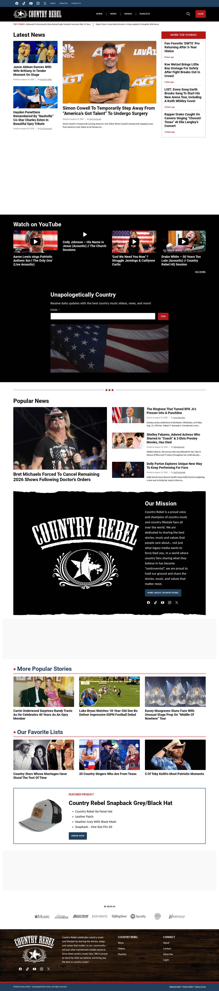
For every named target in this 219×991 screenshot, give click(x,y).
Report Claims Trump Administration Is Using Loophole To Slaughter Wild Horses (127, 24)
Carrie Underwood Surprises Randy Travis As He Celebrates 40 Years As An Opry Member (42, 662)
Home (99, 14)
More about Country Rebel (163, 540)
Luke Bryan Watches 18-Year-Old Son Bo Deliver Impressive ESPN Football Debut (108, 660)
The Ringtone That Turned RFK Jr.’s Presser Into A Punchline (171, 358)
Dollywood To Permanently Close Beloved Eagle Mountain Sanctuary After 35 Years (58, 24)
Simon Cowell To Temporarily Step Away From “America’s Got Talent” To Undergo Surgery (109, 110)
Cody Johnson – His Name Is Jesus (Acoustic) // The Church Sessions (84, 246)
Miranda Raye (178, 395)
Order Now (77, 783)
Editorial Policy (175, 934)
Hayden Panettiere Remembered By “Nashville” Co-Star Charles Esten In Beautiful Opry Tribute (33, 118)
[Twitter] (176, 550)
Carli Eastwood (95, 119)
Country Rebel (128, 884)
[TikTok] (155, 550)
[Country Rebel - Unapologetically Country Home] (37, 14)
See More (200, 272)
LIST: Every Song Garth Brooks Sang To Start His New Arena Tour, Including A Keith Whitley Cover (182, 95)
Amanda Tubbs (46, 80)
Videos (128, 14)
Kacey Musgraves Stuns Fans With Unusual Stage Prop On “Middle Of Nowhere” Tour (169, 662)
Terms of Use (200, 934)
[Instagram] (169, 550)
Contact (167, 896)
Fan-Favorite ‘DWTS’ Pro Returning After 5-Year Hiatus (182, 47)
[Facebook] (148, 550)
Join (163, 316)
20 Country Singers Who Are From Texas (107, 721)
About (166, 890)
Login (166, 907)
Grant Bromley (179, 365)
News (113, 14)
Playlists (145, 14)
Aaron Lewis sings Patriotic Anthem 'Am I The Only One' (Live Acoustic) (33, 260)
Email (55, 310)
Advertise (168, 902)
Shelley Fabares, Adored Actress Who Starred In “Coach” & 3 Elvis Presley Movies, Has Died (173, 386)
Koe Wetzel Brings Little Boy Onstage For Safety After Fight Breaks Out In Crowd (182, 70)
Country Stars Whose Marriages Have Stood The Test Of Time (40, 723)
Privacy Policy (188, 934)
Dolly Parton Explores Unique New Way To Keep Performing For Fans (174, 413)
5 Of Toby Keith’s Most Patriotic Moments (174, 721)
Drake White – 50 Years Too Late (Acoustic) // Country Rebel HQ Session (181, 260)
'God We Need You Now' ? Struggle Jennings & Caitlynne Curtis (133, 260)
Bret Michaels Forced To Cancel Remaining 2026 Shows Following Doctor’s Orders (56, 424)
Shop (200, 14)
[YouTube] (162, 550)
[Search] (188, 13)
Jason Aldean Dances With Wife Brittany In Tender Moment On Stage (32, 71)
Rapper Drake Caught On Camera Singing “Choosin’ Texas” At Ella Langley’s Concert (182, 120)
